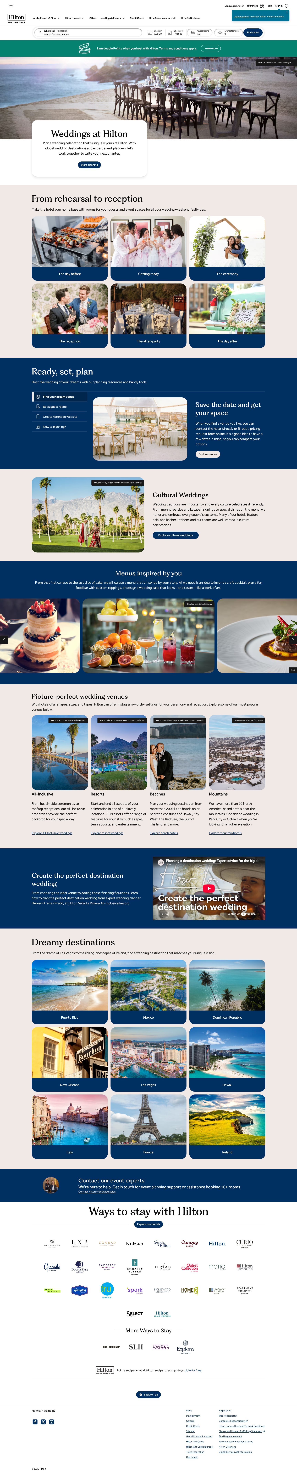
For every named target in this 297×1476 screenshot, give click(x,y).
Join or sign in (241, 16)
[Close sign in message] (287, 12)
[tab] (59, 397)
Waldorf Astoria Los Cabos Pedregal (274, 62)
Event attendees (231, 31)
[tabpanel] (176, 426)
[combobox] (88, 32)
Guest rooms (203, 31)
